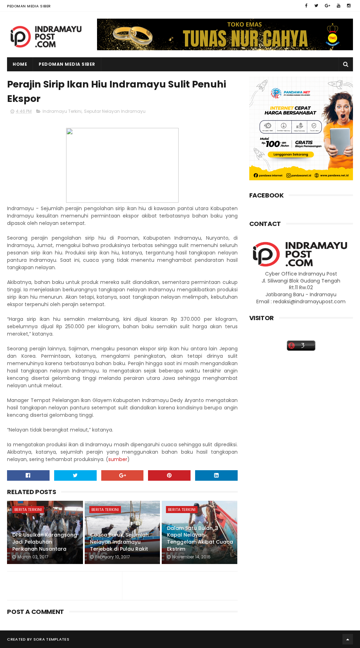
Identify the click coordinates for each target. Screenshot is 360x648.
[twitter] (316, 5)
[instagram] (349, 5)
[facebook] (306, 5)
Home (20, 64)
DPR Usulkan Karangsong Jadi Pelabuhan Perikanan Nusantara (44, 541)
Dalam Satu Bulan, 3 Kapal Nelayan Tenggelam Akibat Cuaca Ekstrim (200, 538)
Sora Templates (51, 639)
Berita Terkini (28, 509)
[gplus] (327, 5)
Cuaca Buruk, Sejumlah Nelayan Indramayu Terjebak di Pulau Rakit (119, 541)
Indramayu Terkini (62, 111)
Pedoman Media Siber (29, 6)
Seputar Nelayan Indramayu (115, 111)
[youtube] (338, 5)
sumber (117, 459)
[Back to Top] (347, 639)
